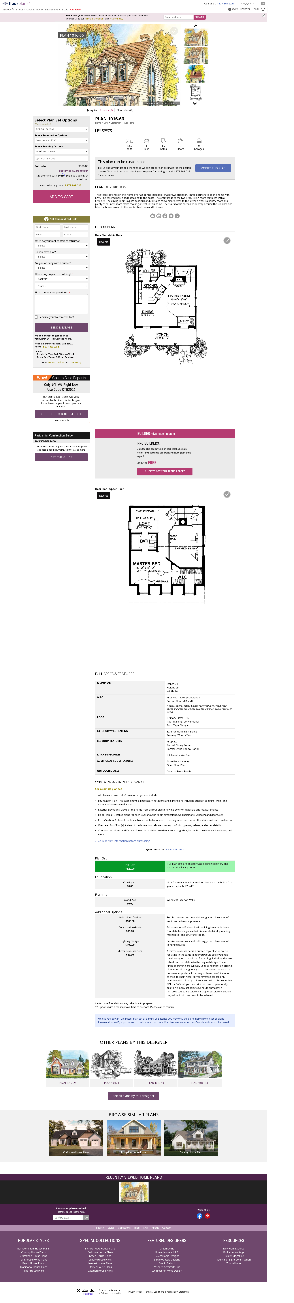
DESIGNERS (51, 9)
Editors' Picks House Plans (100, 1248)
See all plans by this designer (134, 1096)
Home (98, 122)
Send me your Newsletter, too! (56, 317)
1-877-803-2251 (74, 185)
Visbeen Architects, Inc (167, 1267)
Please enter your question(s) (52, 292)
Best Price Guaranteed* (73, 170)
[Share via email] (153, 215)
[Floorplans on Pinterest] (207, 1216)
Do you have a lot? (45, 252)
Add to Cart (61, 196)
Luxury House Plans (100, 1259)
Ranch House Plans (33, 1263)
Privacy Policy (116, 18)
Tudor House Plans (33, 1270)
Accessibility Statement (178, 1291)
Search (100, 1227)
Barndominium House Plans (33, 1248)
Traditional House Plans (33, 1267)
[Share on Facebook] (165, 215)
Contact (166, 1227)
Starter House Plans (100, 1267)
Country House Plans (33, 1252)
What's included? (43, 124)
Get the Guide (61, 457)
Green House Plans (100, 1256)
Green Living (167, 1248)
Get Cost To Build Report (61, 414)
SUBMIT (199, 17)
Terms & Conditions (95, 18)
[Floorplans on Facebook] (200, 1216)
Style (19, 9)
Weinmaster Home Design (167, 1270)
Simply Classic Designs (167, 1259)
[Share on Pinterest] (177, 215)
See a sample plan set (108, 789)
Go (263, 3)
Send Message (61, 327)
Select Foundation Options (51, 135)
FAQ (145, 1227)
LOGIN (256, 9)
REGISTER (245, 9)
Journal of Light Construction (234, 1259)
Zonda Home (233, 1263)
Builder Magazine (234, 1256)
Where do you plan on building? (54, 274)
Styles (111, 1227)
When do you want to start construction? (58, 241)
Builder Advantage (233, 1252)
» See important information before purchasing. (122, 841)
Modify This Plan (213, 168)
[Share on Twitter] (171, 215)
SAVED (235, 9)
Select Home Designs (167, 1256)
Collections (124, 1227)
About (155, 1227)
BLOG (65, 9)
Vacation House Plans (100, 1270)
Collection (34, 9)
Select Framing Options (49, 146)
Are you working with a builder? (53, 263)
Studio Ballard (167, 1263)
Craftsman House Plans (122, 122)
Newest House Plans (100, 1263)
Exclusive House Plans (100, 1252)
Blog (137, 1227)
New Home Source (233, 1248)
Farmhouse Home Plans (33, 1259)
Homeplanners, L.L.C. (167, 1252)
